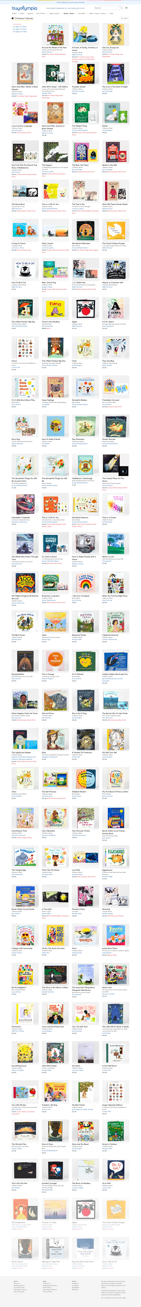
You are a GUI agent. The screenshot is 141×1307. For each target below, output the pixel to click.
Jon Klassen (16, 1187)
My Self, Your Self (109, 752)
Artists (14, 13)
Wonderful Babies (79, 400)
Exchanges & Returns (50, 1289)
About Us (17, 1283)
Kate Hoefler (46, 913)
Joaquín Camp (47, 287)
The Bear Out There (80, 165)
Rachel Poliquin (47, 678)
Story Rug (16, 439)
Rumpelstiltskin (18, 674)
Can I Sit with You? (80, 1026)
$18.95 (54, 290)
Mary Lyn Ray (107, 600)
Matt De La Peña (18, 1031)
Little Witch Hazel (49, 1065)
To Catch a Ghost (49, 556)
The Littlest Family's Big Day (23, 321)
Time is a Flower (109, 517)
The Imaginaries (18, 1222)
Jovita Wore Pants (109, 948)
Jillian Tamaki (107, 52)
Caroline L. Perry (18, 248)
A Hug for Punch (18, 243)
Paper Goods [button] (54, 13)
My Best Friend (78, 1104)
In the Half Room (109, 1065)
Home (14, 360)
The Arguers (47, 165)
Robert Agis (46, 639)
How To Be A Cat (19, 282)
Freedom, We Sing (49, 1104)
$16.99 (84, 289)
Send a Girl (107, 987)
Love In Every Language (22, 125)
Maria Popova (107, 485)
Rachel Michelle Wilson (50, 561)
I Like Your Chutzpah (80, 595)
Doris (74, 948)
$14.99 (104, 840)
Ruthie (105, 125)
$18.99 (83, 59)
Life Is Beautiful (48, 830)
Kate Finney (16, 172)
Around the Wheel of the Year (54, 47)
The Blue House (18, 635)
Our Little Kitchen (19, 1104)
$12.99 (112, 406)
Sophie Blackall (17, 443)
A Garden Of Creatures (82, 752)
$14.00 (74, 328)
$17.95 (77, 1268)
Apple (74, 321)
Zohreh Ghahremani (109, 639)
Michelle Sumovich (19, 835)
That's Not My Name (50, 869)
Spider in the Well (109, 165)
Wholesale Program (20, 1289)
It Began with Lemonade (22, 948)
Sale (111, 13)
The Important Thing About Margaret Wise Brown (83, 988)
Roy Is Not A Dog (79, 713)
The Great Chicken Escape (113, 243)
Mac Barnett (106, 561)
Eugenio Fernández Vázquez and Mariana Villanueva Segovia (24, 758)
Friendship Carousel (110, 400)
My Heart (76, 1065)
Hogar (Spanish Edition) (112, 1104)
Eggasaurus (107, 869)
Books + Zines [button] (69, 13)
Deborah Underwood (19, 522)
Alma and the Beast (80, 1144)
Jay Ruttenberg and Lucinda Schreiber (112, 679)
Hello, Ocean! (47, 243)
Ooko (74, 360)
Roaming (106, 909)
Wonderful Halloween (81, 243)
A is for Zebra (108, 321)
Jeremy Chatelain (78, 1266)
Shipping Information (50, 1285)
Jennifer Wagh (107, 876)
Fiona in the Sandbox (51, 321)
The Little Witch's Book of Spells (115, 1026)
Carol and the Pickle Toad (53, 1026)
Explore (30, 13)
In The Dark (47, 909)
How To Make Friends (51, 439)
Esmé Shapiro (107, 130)
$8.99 (14, 289)
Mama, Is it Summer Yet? (112, 282)
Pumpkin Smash (79, 86)
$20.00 (104, 328)
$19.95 (44, 406)
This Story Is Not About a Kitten (55, 987)
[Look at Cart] (126, 8)
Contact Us (46, 1283)
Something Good (19, 1065)
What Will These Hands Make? (115, 204)
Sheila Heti (76, 757)
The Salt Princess (49, 791)
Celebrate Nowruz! (110, 635)
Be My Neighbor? (19, 987)
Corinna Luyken (47, 171)
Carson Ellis (16, 367)
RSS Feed (75, 1289)
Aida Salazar (107, 952)
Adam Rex (45, 952)
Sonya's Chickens (109, 1144)
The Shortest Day (19, 1144)
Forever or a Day (49, 1222)
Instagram (75, 1285)
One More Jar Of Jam (81, 830)
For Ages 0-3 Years (20, 26)
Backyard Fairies (79, 635)
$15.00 (104, 250)
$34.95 (113, 916)
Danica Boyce (47, 52)
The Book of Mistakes (81, 1183)
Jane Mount (106, 838)
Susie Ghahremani (49, 600)
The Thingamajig (19, 869)
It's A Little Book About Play (23, 400)
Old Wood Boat (18, 204)
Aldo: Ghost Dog (49, 282)
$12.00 (44, 1192)
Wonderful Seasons (80, 517)
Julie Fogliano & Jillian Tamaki (82, 1109)
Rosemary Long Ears (50, 595)
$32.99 (104, 683)
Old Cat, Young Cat (110, 47)
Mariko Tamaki (107, 913)
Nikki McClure (77, 54)
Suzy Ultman (16, 404)
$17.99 (85, 212)
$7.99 (74, 485)
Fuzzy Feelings (48, 400)
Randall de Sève (48, 992)
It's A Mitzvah (77, 674)
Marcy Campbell (18, 1070)
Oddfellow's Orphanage (82, 478)
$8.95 (104, 289)
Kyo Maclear (46, 717)
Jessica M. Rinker (108, 994)
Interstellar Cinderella (21, 517)
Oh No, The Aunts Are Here (53, 948)
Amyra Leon (46, 1109)
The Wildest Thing (79, 125)
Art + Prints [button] (40, 13)
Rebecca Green (17, 94)
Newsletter (75, 1287)
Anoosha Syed (17, 130)
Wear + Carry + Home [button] (97, 13)
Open (44, 635)
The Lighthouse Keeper (21, 752)
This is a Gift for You (50, 204)
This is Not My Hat (19, 1183)
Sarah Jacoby (77, 952)
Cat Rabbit (46, 404)
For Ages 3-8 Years (20, 29)
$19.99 (54, 55)
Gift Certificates (19, 1292)
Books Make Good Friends (23, 909)
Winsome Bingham (49, 835)
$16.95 (44, 1111)
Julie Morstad (107, 522)
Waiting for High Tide (51, 1261)
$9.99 (85, 250)
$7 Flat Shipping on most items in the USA (70, 2)
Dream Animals (108, 439)
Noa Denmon (16, 717)
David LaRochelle (18, 603)
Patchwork (16, 1026)
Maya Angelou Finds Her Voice (25, 713)
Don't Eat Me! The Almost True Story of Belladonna (24, 166)
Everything (17, 24)
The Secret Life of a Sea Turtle (114, 713)
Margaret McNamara (49, 757)
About (16, 1281)
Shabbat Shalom (79, 791)
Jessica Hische (107, 796)
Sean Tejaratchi (108, 326)
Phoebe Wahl (47, 93)
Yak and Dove (48, 713)
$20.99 (52, 96)
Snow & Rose (47, 1144)
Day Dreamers (78, 439)
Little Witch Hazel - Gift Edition (55, 86)
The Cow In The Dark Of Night (115, 86)
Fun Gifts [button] (81, 13)
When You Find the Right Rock (114, 595)
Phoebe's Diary (78, 909)
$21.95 (17, 1229)
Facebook (75, 1283)
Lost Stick (76, 869)
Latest (22, 13)
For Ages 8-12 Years (20, 31)
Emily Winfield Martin (80, 130)
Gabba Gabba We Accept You (115, 674)
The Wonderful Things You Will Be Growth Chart (24, 479)
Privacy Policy (47, 1292)
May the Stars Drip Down (83, 1261)
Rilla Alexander (47, 326)
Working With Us (19, 1285)
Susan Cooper (17, 1148)
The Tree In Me (78, 204)
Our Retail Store (19, 1287)
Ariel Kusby (106, 1033)
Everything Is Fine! (19, 830)
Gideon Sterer (17, 952)
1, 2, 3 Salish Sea (78, 282)
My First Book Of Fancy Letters (115, 791)
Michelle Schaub (78, 91)
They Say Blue (108, 360)
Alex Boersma (17, 563)
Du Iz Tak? (106, 1183)
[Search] (121, 8)
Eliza (44, 752)
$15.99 (14, 994)
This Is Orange (48, 674)
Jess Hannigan (107, 91)
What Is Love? (108, 556)
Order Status (47, 1287)
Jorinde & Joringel (49, 1183)
